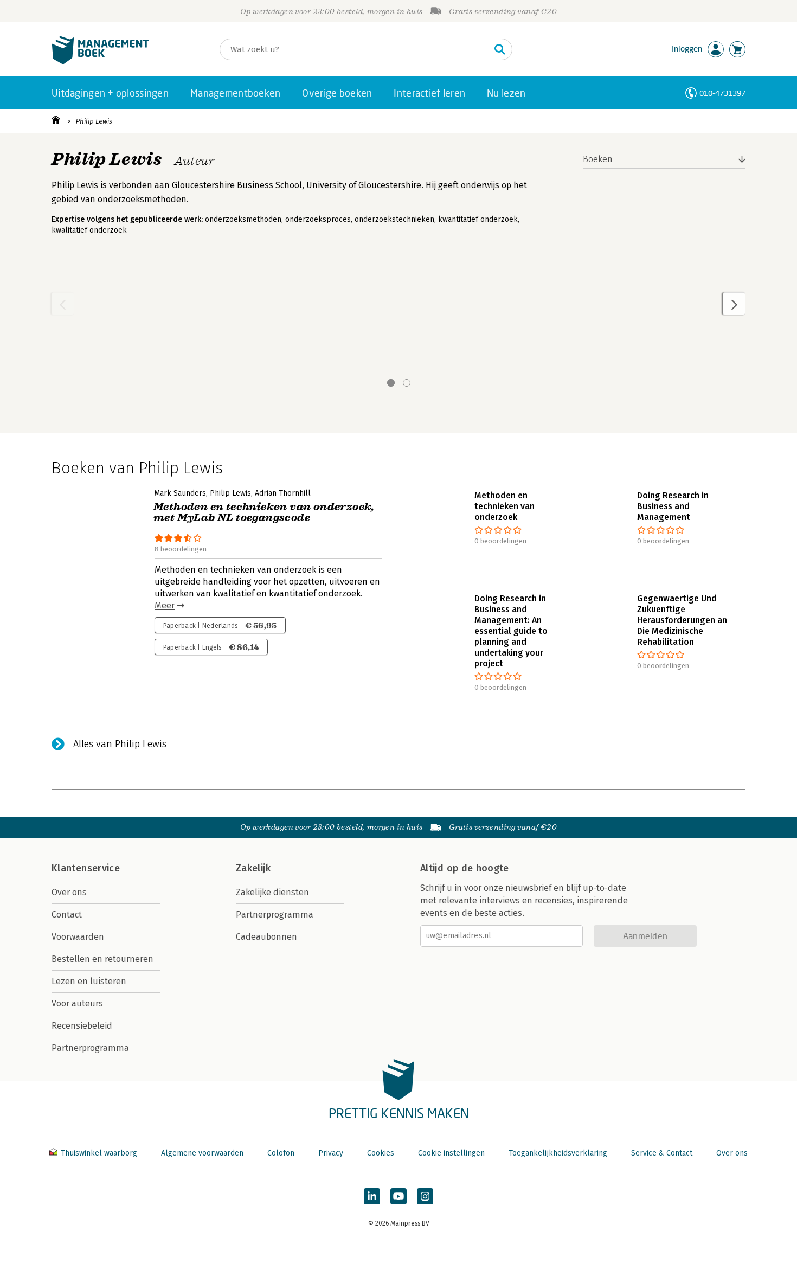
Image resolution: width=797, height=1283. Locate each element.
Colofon (280, 1153)
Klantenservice (86, 868)
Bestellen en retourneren (102, 959)
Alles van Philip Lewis (119, 744)
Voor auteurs (77, 1003)
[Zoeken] (499, 49)
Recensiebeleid (82, 1026)
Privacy (330, 1153)
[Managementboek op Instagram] (425, 1196)
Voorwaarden (78, 937)
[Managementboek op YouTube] (398, 1196)
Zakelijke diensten (272, 892)
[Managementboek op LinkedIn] (372, 1196)
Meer (165, 605)
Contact (67, 914)
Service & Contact (661, 1153)
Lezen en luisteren (89, 981)
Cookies (380, 1153)
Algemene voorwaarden (202, 1153)
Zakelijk (253, 868)
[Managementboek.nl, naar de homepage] (100, 61)
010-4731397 (722, 93)
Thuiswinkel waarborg (99, 1153)
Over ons (69, 892)
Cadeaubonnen (266, 937)
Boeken (598, 159)
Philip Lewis (94, 121)
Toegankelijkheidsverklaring (558, 1153)
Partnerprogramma (90, 1048)
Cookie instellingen (451, 1153)
